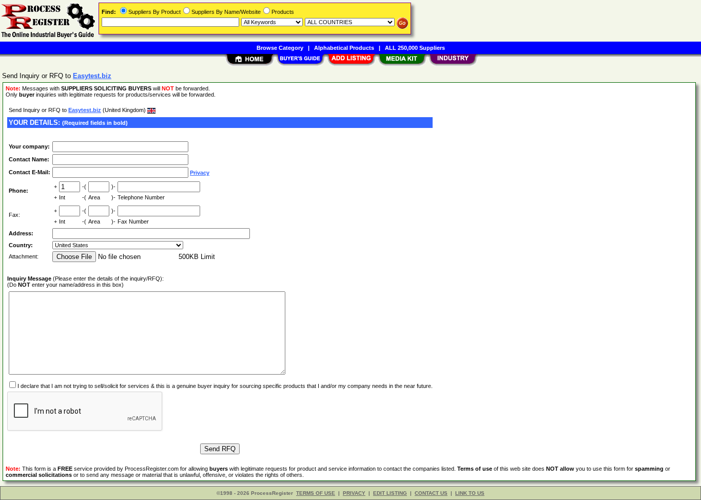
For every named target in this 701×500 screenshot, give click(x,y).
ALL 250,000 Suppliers (415, 48)
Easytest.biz (84, 110)
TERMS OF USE (315, 493)
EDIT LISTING (390, 493)
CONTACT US (431, 493)
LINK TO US (469, 493)
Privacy (199, 173)
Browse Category (280, 48)
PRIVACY (354, 493)
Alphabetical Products (344, 48)
